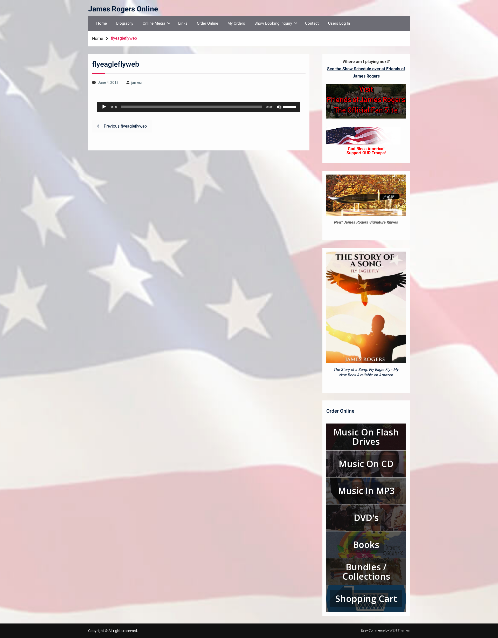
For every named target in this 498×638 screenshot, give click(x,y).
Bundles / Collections (366, 571)
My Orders (236, 23)
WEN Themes (400, 630)
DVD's (366, 518)
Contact (312, 23)
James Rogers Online (123, 9)
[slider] (290, 106)
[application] (198, 107)
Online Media (154, 23)
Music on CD (366, 464)
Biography (124, 23)
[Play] (104, 106)
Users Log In (339, 23)
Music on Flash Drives (366, 436)
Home (101, 23)
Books (366, 545)
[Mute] (279, 106)
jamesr (136, 82)
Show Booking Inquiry (273, 23)
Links (183, 23)
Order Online (207, 23)
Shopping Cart (366, 599)
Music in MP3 (366, 491)
